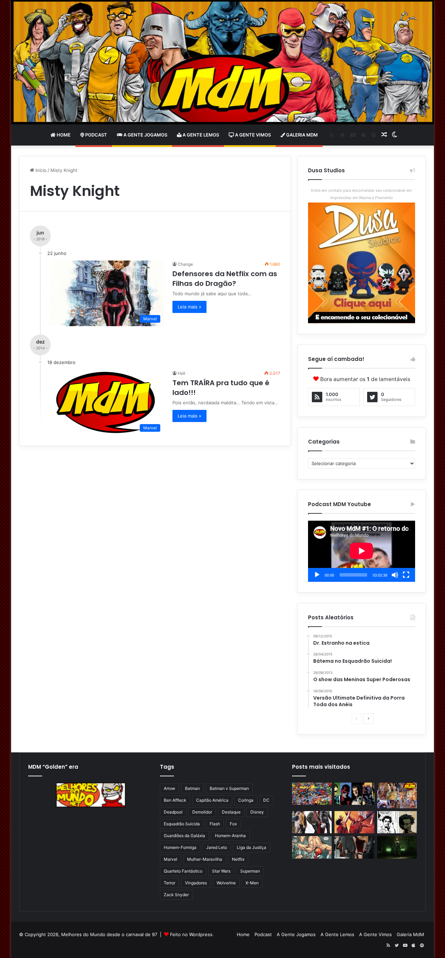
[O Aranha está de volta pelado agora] (312, 847)
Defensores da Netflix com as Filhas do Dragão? (224, 278)
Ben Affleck (175, 800)
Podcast (95, 135)
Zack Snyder (176, 894)
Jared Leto (216, 847)
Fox (233, 823)
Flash (215, 823)
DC (266, 800)
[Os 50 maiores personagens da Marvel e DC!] (312, 794)
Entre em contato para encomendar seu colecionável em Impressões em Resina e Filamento (361, 194)
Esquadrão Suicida (182, 823)
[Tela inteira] (406, 574)
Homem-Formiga (180, 847)
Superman (250, 871)
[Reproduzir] (317, 574)
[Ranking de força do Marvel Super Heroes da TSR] (354, 794)
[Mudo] (394, 574)
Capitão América (212, 800)
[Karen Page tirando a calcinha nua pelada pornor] (354, 847)
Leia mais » (189, 306)
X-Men (252, 882)
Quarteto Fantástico (183, 871)
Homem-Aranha (230, 835)
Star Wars (221, 871)
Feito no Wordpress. (192, 934)
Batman (192, 788)
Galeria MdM (301, 135)
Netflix (238, 859)
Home (63, 135)
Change (185, 264)
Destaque (231, 812)
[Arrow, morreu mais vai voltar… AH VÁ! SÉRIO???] (397, 847)
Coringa (245, 800)
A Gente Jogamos (144, 135)
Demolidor (202, 812)
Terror (169, 882)
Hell (181, 373)
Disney (257, 812)
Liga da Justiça (251, 847)
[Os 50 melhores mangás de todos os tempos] (354, 822)
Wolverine (226, 882)
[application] (361, 551)
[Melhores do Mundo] (222, 62)
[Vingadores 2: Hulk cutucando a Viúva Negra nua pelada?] (312, 822)
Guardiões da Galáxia (184, 835)
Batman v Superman (229, 788)
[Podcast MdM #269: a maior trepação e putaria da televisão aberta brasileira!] (397, 795)
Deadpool (173, 812)
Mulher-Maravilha (204, 859)
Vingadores (196, 882)
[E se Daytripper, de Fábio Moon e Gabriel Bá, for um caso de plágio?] (397, 822)
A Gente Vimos (252, 135)
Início (40, 170)
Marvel (170, 859)
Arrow (169, 788)
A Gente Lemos (200, 135)
